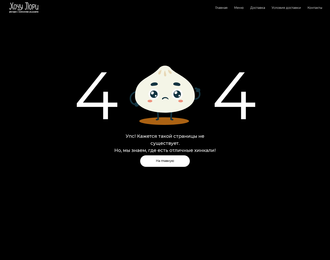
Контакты (314, 8)
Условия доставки (286, 8)
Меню (239, 8)
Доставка (257, 8)
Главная (221, 8)
